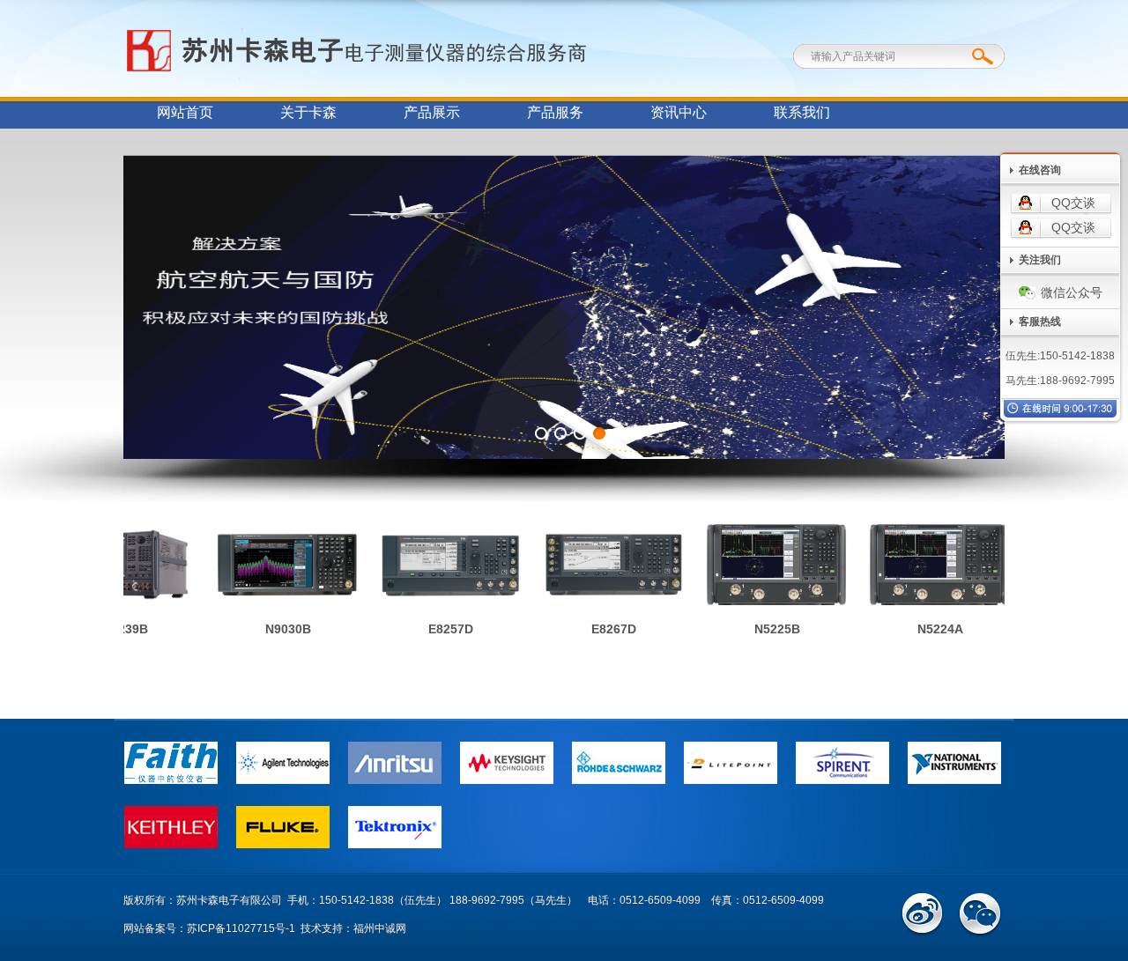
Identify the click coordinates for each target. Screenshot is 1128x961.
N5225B (767, 629)
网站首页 (185, 112)
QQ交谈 (1073, 203)
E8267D (604, 629)
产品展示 (432, 112)
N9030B (278, 629)
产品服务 (555, 112)
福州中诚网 (379, 928)
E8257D (441, 629)
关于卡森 (308, 112)
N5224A (931, 629)
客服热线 (1040, 321)
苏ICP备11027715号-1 (241, 928)
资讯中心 (678, 112)
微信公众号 (1071, 292)
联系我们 (802, 112)
